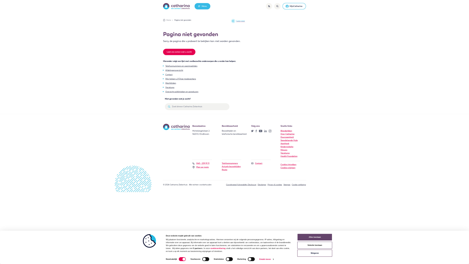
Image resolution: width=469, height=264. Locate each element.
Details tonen (265, 259)
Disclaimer (262, 185)
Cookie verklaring (299, 185)
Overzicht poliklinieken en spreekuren (181, 92)
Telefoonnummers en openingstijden (181, 66)
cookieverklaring (218, 248)
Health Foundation (289, 156)
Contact (168, 74)
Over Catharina (287, 134)
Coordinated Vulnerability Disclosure (241, 185)
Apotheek (285, 143)
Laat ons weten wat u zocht (179, 52)
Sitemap (286, 185)
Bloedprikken (286, 131)
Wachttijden (170, 83)
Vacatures (169, 87)
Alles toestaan (315, 237)
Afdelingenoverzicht (174, 70)
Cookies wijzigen (288, 168)
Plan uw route (202, 167)
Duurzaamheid (287, 137)
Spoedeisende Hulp (289, 140)
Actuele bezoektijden (231, 166)
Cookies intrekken (288, 164)
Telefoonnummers (230, 163)
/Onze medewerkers (187, 79)
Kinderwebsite (287, 147)
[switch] (205, 259)
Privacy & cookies (275, 185)
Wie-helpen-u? (171, 79)
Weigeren (315, 253)
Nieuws (284, 150)
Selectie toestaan (315, 245)
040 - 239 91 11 (202, 163)
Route (224, 170)
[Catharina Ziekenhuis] (176, 6)
